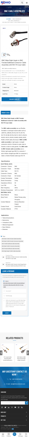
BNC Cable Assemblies (13, 20)
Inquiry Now (13, 99)
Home (9, 19)
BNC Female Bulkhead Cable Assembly (10, 248)
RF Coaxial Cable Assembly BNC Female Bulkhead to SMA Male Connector (8, 358)
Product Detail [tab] (6, 113)
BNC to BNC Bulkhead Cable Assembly (10, 243)
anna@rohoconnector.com (18, 384)
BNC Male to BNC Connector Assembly (10, 246)
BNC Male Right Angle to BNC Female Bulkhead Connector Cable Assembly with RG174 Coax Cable (13, 285)
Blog (7, 427)
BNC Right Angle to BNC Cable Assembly (11, 251)
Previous (1, 352)
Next (28, 352)
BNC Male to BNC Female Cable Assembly (11, 238)
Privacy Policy (15, 427)
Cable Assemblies (16, 19)
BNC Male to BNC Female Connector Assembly (12, 241)
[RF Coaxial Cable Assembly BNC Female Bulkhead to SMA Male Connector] (8, 350)
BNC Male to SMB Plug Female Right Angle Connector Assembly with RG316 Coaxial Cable (21, 358)
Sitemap (3, 427)
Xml (10, 427)
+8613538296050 (17, 379)
